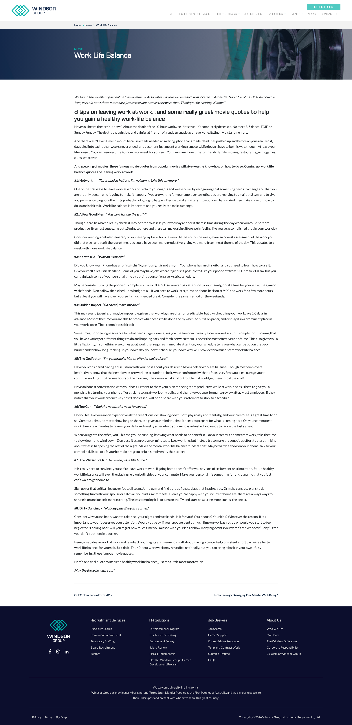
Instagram (58, 651)
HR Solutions (159, 620)
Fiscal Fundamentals (162, 653)
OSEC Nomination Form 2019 (93, 595)
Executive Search (101, 628)
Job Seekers (218, 620)
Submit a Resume (219, 653)
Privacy (36, 717)
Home (77, 25)
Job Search (215, 628)
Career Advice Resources (223, 641)
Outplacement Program (164, 628)
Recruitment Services (108, 620)
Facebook (50, 651)
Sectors (95, 653)
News (88, 25)
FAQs (211, 660)
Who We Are (275, 628)
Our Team (273, 635)
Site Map (61, 717)
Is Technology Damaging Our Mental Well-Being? (246, 595)
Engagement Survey (161, 641)
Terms (48, 717)
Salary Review (158, 647)
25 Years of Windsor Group (284, 653)
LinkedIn (66, 651)
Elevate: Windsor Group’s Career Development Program (170, 662)
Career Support (218, 635)
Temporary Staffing (103, 641)
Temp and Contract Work (224, 647)
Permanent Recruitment (106, 635)
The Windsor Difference (282, 641)
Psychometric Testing (162, 635)
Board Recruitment (103, 647)
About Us (274, 620)
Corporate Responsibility (282, 647)
